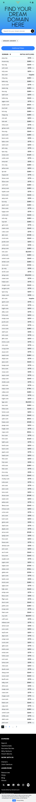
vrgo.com (5, 432)
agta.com (5, 586)
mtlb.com (5, 716)
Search (4, 743)
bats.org (5, 81)
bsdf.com (5, 679)
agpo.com (5, 101)
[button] (17, 41)
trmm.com (5, 412)
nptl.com (5, 95)
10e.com (5, 459)
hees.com (5, 422)
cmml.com (5, 713)
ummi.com (5, 258)
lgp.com (5, 402)
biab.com (5, 703)
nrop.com (5, 609)
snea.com (5, 155)
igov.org (5, 292)
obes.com (5, 569)
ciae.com (5, 692)
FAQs (3, 775)
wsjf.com (5, 632)
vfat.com (5, 666)
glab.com (5, 572)
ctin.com (5, 395)
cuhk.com (5, 158)
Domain (5, 54)
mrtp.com (5, 592)
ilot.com (5, 439)
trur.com (5, 435)
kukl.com (5, 519)
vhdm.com (5, 382)
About (3, 780)
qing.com (5, 275)
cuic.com (5, 629)
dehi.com (5, 719)
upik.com (5, 419)
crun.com (5, 329)
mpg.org (5, 115)
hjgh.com (5, 399)
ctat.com (5, 385)
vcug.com (5, 349)
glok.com (5, 522)
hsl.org (4, 111)
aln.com (4, 298)
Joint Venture (6, 764)
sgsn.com (5, 562)
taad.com (5, 455)
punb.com (5, 242)
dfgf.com (5, 359)
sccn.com (5, 85)
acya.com (5, 352)
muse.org (5, 61)
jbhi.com (5, 339)
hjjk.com (5, 589)
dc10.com (5, 272)
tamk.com (5, 579)
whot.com (5, 626)
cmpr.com (5, 639)
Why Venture (6, 751)
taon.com (5, 449)
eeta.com (5, 502)
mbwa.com (5, 622)
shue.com (5, 495)
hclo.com (5, 195)
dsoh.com (5, 669)
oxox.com (5, 676)
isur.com (5, 405)
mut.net (4, 108)
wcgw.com (5, 288)
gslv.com (5, 225)
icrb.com (5, 482)
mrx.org (4, 165)
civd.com (5, 238)
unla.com (5, 255)
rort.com (5, 659)
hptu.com (5, 141)
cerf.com (5, 185)
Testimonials (6, 746)
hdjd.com (5, 282)
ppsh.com (5, 205)
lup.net (4, 222)
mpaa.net (5, 175)
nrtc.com (5, 335)
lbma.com (5, 505)
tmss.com (5, 178)
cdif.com (5, 619)
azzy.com (5, 198)
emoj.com (5, 188)
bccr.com (5, 475)
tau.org (4, 65)
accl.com (5, 552)
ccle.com (5, 215)
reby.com (5, 682)
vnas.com (5, 372)
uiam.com (5, 228)
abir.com (5, 235)
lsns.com (5, 369)
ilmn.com (5, 208)
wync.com (5, 375)
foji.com (5, 462)
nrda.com (5, 652)
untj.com (5, 325)
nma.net (5, 161)
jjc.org (4, 268)
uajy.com (5, 706)
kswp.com (5, 365)
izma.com (5, 662)
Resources (5, 773)
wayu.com (5, 389)
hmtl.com (5, 445)
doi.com (5, 75)
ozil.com (5, 68)
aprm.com (5, 302)
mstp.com (5, 318)
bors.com (5, 138)
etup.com (5, 709)
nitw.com (5, 125)
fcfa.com (5, 315)
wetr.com (5, 145)
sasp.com (5, 379)
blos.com (5, 596)
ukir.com (5, 485)
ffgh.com (5, 599)
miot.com (5, 582)
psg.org (4, 58)
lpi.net (4, 171)
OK (14, 800)
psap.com (5, 425)
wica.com (5, 532)
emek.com (5, 262)
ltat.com (5, 469)
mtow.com (5, 509)
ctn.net (4, 118)
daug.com (5, 672)
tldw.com (5, 409)
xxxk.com (5, 642)
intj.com (5, 71)
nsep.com (5, 689)
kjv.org (4, 202)
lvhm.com (5, 656)
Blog (3, 778)
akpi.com (5, 636)
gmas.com (5, 128)
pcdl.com (5, 322)
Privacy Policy (20, 800)
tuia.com (5, 556)
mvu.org (5, 472)
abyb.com (5, 529)
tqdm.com (5, 192)
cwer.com (5, 278)
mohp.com (5, 479)
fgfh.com (5, 442)
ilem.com (5, 612)
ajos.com (5, 362)
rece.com (5, 265)
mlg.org (4, 78)
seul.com (5, 135)
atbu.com (5, 312)
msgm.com (6, 285)
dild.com (5, 686)
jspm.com (5, 452)
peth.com (5, 606)
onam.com (5, 105)
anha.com (5, 168)
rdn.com (5, 252)
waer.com (5, 499)
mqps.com (5, 696)
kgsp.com (5, 212)
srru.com (5, 305)
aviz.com (5, 516)
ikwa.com (5, 542)
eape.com (5, 566)
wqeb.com (5, 559)
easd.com (5, 355)
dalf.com (5, 332)
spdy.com (5, 536)
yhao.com (5, 415)
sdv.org (4, 218)
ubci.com (5, 489)
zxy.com (4, 616)
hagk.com (5, 429)
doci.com (5, 602)
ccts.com (5, 512)
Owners (4, 762)
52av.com (5, 182)
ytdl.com (5, 723)
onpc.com (5, 295)
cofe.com (5, 245)
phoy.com (5, 248)
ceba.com (5, 392)
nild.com (5, 465)
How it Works (6, 754)
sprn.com (5, 576)
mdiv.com (5, 649)
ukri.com (5, 549)
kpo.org (4, 151)
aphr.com (5, 646)
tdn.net (4, 121)
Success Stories (7, 748)
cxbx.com (5, 232)
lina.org (4, 131)
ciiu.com (5, 345)
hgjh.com (5, 308)
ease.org (5, 88)
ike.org (4, 91)
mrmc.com (5, 342)
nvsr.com (5, 699)
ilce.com (5, 539)
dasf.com (5, 526)
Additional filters (18, 48)
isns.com (5, 492)
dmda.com (5, 546)
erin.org (4, 148)
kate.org (5, 98)
